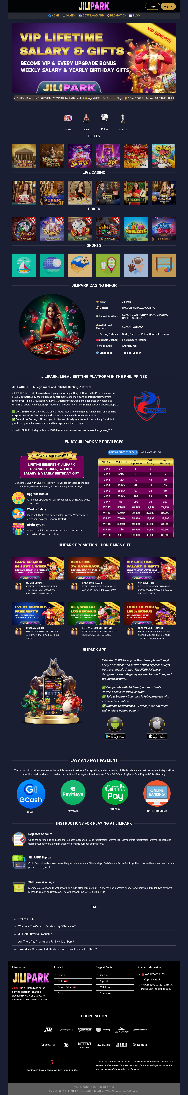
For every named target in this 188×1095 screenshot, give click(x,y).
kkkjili (88, 1091)
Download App (93, 15)
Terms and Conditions (102, 1087)
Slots (68, 129)
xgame (117, 1091)
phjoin (96, 1091)
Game (70, 15)
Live (86, 129)
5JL (23, 404)
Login (153, 6)
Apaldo (103, 400)
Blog (136, 15)
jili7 (111, 1091)
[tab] (123, 452)
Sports (123, 129)
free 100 (126, 1091)
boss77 (104, 1091)
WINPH (16, 404)
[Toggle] (15, 919)
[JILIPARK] (94, 6)
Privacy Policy (81, 1087)
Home (56, 15)
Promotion (118, 15)
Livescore (163, 334)
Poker (104, 129)
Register (168, 6)
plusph (136, 1091)
